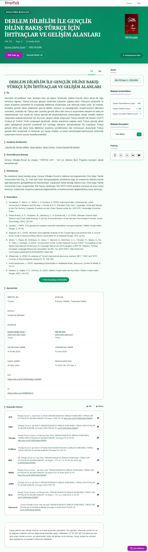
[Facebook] (115, 155)
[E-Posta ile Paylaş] (139, 155)
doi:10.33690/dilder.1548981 (68, 428)
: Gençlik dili (10, 147)
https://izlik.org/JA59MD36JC (21, 393)
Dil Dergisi (131, 37)
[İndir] (139, 134)
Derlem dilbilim (22, 147)
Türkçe (128, 3)
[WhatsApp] (121, 155)
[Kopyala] (98, 418)
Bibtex (100, 406)
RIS (90, 406)
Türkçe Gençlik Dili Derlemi (68, 147)
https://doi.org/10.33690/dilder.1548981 (25, 379)
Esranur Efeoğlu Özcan (15, 47)
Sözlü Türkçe (49, 147)
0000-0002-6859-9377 (64, 335)
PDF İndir (12, 55)
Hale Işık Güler (35, 47)
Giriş (139, 3)
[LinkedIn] (133, 155)
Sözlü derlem (36, 147)
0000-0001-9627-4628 (16, 335)
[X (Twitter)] (127, 155)
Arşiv (113, 69)
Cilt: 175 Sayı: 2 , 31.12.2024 (126, 80)
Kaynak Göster (33, 55)
